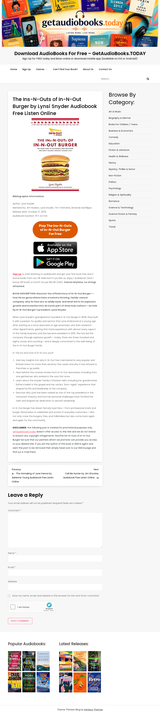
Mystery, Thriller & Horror (122, 169)
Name (12, 553)
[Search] (148, 78)
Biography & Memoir (120, 118)
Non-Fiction (115, 175)
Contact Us (105, 69)
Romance (114, 201)
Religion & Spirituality (120, 194)
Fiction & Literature (119, 150)
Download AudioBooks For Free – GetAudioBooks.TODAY (80, 53)
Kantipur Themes (93, 709)
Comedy (113, 137)
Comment (14, 510)
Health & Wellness (118, 156)
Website (12, 581)
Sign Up (26, 69)
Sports (112, 220)
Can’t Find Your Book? (65, 69)
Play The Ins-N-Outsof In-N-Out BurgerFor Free (55, 229)
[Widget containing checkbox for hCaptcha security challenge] (31, 607)
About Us (88, 69)
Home (13, 69)
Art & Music (115, 111)
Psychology (115, 188)
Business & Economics (121, 130)
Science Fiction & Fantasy (123, 214)
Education (114, 143)
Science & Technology (121, 207)
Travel (112, 226)
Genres (40, 69)
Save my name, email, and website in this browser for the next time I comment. (56, 595)
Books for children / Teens (123, 124)
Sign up (17, 274)
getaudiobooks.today (24, 431)
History (112, 162)
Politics (112, 182)
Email (11, 567)
